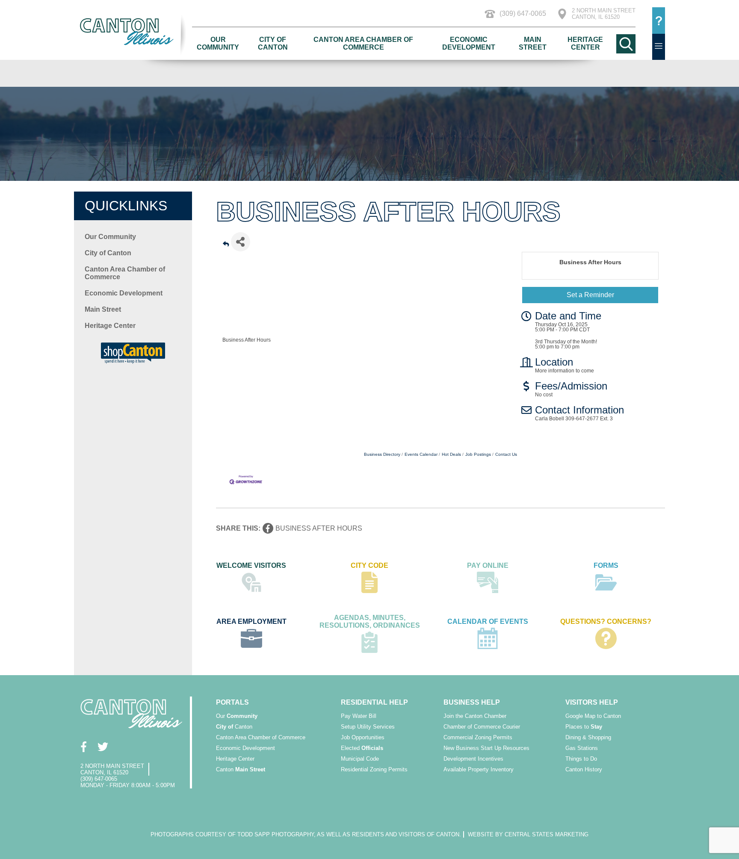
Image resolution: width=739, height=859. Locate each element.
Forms (606, 565)
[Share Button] (240, 241)
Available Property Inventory (478, 769)
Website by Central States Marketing (528, 834)
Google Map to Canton (593, 716)
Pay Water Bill (358, 716)
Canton (234, 726)
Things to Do (581, 759)
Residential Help (374, 702)
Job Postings (478, 454)
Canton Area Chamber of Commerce (363, 43)
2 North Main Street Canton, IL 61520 (604, 13)
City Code (369, 565)
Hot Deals (451, 454)
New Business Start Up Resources (486, 748)
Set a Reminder (590, 294)
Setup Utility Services (368, 726)
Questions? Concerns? (605, 621)
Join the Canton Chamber (474, 716)
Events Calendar (421, 454)
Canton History (583, 769)
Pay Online (487, 565)
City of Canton (273, 43)
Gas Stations (581, 748)
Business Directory (382, 454)
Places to (583, 726)
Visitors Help (591, 702)
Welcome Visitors (251, 565)
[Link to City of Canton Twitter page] (102, 746)
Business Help (471, 702)
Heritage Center (585, 43)
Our (236, 716)
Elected (362, 748)
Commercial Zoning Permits (477, 737)
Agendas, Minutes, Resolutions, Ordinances (369, 621)
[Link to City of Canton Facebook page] (83, 746)
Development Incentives (473, 759)
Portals (232, 702)
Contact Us (506, 454)
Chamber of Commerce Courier (481, 726)
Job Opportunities (362, 737)
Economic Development (468, 43)
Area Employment (251, 621)
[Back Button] (226, 244)
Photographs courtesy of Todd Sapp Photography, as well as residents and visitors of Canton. (306, 834)
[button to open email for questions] (658, 20)
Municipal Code (360, 759)
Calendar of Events (487, 621)
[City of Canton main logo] (133, 31)
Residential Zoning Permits (374, 769)
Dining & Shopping (588, 737)
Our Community (218, 43)
